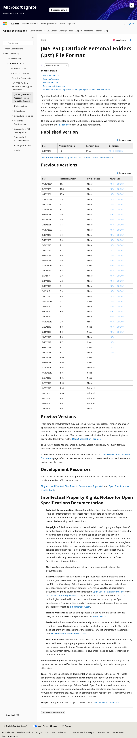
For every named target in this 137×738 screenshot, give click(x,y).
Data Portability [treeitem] (14, 58)
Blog (38, 732)
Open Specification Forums (86, 438)
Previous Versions (51, 79)
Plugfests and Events (51, 486)
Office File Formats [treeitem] (18, 68)
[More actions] (130, 40)
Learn (43, 40)
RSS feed (62, 124)
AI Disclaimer (8, 732)
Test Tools (70, 486)
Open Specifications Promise (107, 591)
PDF (110, 151)
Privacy (61, 732)
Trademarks (117, 732)
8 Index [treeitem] (17, 150)
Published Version (51, 75)
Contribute (50, 732)
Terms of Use (103, 732)
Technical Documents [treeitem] (21, 78)
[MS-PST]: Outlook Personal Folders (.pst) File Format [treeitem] (22, 97)
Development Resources (54, 86)
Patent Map (98, 616)
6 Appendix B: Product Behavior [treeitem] (21, 139)
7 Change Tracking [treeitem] (22, 145)
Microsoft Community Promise (61, 595)
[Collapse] (33, 37)
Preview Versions (50, 82)
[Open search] (123, 23)
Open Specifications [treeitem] (14, 48)
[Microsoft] (5, 23)
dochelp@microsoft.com (106, 702)
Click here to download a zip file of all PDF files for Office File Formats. (76, 157)
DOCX (118, 151)
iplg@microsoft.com (80, 606)
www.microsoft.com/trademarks (67, 633)
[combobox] (18, 43)
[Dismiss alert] (132, 5)
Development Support (90, 486)
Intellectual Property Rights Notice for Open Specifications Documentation (76, 89)
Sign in (131, 23)
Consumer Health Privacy (81, 732)
